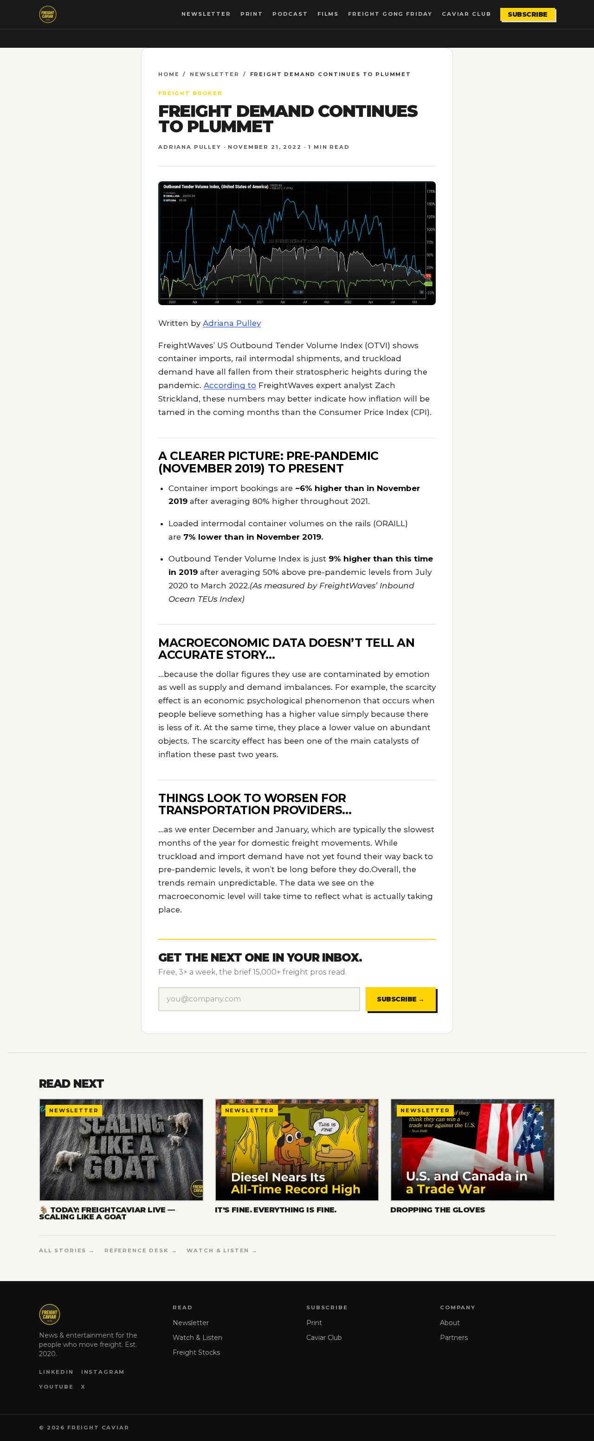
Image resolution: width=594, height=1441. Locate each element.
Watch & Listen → (222, 1250)
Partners (454, 1337)
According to (230, 385)
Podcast (290, 14)
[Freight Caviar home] (48, 14)
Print (251, 14)
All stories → (67, 1250)
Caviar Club (466, 14)
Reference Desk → (141, 1250)
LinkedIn (56, 1372)
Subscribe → (401, 999)
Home (168, 74)
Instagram (103, 1372)
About (450, 1323)
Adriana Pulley (232, 323)
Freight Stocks (196, 1352)
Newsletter (206, 14)
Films (328, 14)
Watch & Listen (197, 1337)
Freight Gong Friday (390, 14)
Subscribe (528, 14)
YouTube (56, 1387)
